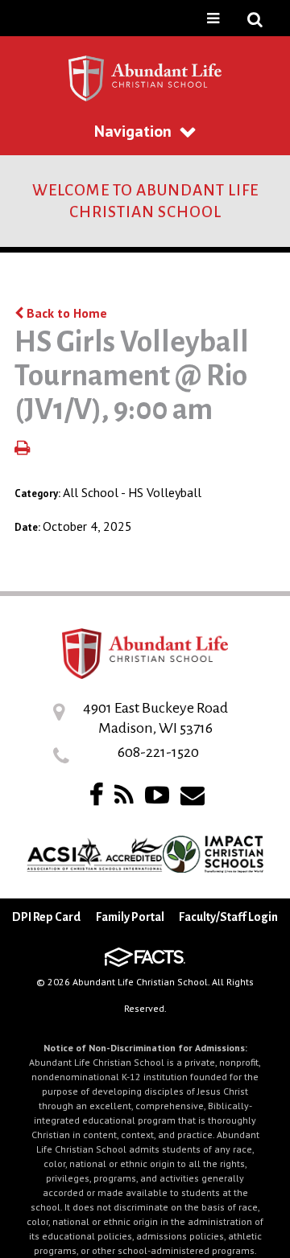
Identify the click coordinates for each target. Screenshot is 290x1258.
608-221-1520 (158, 752)
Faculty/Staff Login (228, 917)
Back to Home (65, 313)
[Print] (22, 449)
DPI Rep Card (46, 917)
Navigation (133, 131)
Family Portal (130, 917)
